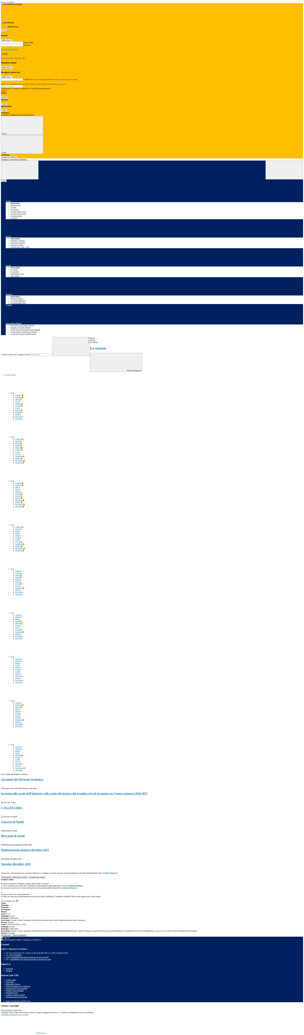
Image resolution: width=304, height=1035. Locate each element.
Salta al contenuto (7, 2)
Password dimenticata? (9, 49)
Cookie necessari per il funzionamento (15, 894)
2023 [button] (12, 525)
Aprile (17, 402)
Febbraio (19, 397)
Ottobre (18, 414)
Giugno (18, 406)
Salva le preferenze (19, 935)
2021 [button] (12, 613)
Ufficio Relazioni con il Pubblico (18, 986)
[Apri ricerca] (284, 170)
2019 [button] (12, 701)
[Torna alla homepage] (152, 159)
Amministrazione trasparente (16, 997)
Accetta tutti (37, 877)
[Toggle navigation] (19, 170)
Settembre (19, 412)
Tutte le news (11, 375)
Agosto (18, 410)
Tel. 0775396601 (15, 955)
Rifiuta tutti (20, 877)
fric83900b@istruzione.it (30, 957)
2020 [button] (12, 657)
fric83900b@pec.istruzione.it (30, 959)
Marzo (18, 399)
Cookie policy (11, 980)
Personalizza (6, 877)
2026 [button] (12, 393)
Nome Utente (28, 43)
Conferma (12, 157)
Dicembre (19, 419)
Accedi (4, 31)
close (4, 181)
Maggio (18, 404)
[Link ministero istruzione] (11, 4)
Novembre (19, 417)
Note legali (10, 982)
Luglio (17, 408)
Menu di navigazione (134, 370)
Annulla (4, 157)
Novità (92, 340)
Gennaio (19, 395)
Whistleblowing (12, 993)
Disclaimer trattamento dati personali (14, 1015)
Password (27, 45)
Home (92, 338)
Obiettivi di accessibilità (15, 991)
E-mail (25, 79)
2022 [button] (12, 569)
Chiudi (4, 97)
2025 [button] (12, 437)
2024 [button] (12, 481)
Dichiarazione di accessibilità (16, 988)
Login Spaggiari (62, 84)
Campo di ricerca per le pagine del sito (15, 355)
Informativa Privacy (13, 984)
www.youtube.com (8, 901)
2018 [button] (12, 745)
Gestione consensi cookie (15, 995)
